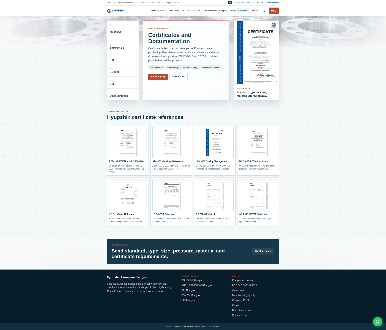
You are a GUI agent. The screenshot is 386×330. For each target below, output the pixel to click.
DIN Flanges (188, 290)
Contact (254, 11)
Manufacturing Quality (244, 295)
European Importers (242, 280)
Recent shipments (242, 310)
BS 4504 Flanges (190, 295)
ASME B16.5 (117, 47)
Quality (233, 11)
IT (244, 2)
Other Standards (210, 11)
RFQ (273, 10)
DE (253, 2)
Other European (119, 94)
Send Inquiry (158, 76)
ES (235, 2)
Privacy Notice (240, 315)
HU (262, 2)
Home (153, 11)
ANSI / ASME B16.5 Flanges (196, 285)
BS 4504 (191, 11)
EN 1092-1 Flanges (191, 280)
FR (248, 2)
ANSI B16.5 (174, 11)
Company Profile (241, 300)
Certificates (243, 11)
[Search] (264, 11)
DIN (183, 11)
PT (239, 2)
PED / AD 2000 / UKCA (244, 285)
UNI (198, 11)
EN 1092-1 (162, 11)
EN (230, 2)
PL (258, 2)
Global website (272, 3)
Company (223, 11)
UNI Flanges (188, 300)
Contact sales (263, 251)
